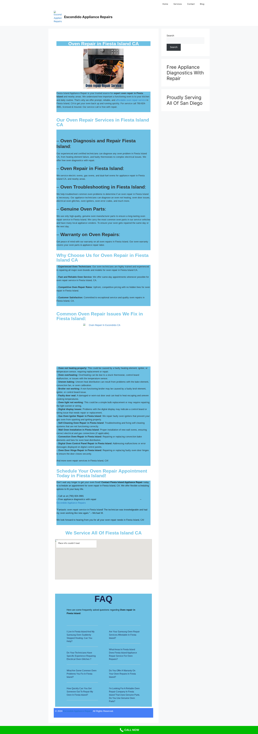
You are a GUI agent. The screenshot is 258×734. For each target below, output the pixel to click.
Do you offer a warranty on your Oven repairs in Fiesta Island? (122, 673)
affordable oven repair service (131, 100)
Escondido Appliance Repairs (88, 17)
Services (177, 4)
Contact (191, 4)
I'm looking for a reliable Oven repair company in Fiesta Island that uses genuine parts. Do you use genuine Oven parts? (124, 694)
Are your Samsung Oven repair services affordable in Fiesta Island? (124, 634)
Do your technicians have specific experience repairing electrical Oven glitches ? (81, 656)
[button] (82, 638)
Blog (202, 4)
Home (165, 4)
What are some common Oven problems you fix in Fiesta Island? (81, 673)
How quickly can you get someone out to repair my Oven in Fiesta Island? (80, 691)
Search (170, 35)
